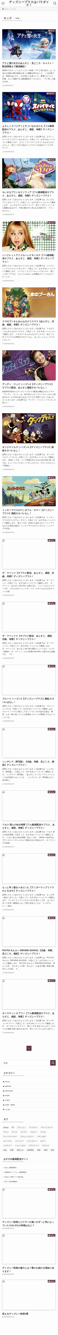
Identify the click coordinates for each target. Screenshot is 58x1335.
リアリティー (34, 1145)
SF (13, 1127)
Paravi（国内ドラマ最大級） (14, 1177)
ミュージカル (20, 1145)
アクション (21, 1127)
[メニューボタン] (3, 3)
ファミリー (19, 1141)
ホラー (43, 1141)
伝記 (5, 1150)
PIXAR (7, 1095)
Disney (7, 1081)
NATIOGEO (9, 1091)
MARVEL (8, 1086)
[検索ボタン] (55, 3)
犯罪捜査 (30, 1150)
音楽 (52, 1150)
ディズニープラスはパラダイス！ (29, 3)
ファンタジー (32, 1141)
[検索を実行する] (53, 1063)
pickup (5, 1127)
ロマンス (45, 1145)
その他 (7, 1109)
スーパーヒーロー (10, 1136)
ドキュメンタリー (27, 1136)
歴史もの (20, 1150)
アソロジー (33, 1127)
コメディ (23, 1132)
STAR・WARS (10, 1105)
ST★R (7, 1100)
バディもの (41, 1136)
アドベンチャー (47, 1127)
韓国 (45, 1150)
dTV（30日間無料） (11, 1181)
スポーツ (33, 1132)
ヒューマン (7, 1141)
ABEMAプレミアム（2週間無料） (16, 1172)
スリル (43, 1132)
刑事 (12, 1150)
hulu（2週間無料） (11, 1167)
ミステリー (7, 1145)
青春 (39, 1150)
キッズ (14, 1132)
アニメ (5, 1132)
